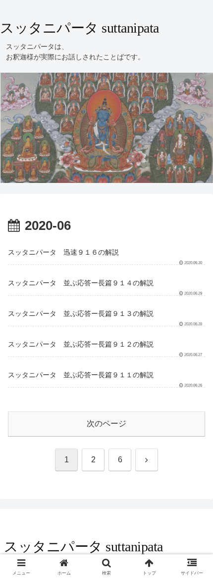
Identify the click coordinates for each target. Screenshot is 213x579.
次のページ (106, 423)
